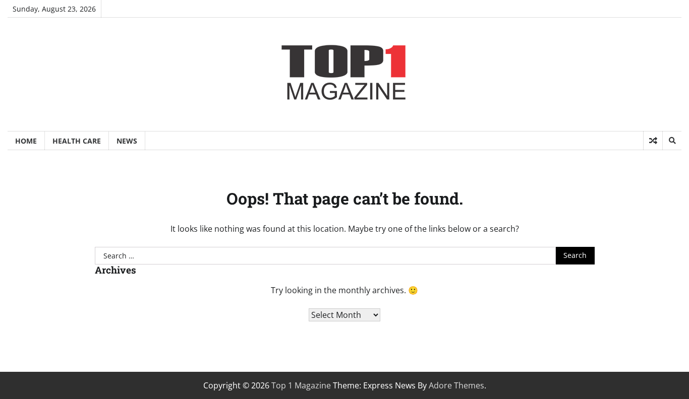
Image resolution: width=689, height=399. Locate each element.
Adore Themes (456, 385)
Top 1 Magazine (301, 385)
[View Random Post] (653, 140)
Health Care (76, 141)
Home (26, 141)
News (127, 141)
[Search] (671, 140)
